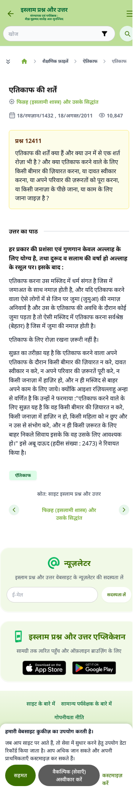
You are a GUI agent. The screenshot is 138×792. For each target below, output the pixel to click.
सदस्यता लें (116, 594)
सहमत (20, 775)
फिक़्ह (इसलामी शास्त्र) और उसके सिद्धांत (57, 101)
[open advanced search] (104, 33)
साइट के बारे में (40, 703)
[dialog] (66, 758)
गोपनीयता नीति (69, 717)
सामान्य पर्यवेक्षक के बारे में (86, 703)
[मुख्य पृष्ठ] (24, 61)
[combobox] (53, 34)
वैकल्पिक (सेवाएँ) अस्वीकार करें (69, 775)
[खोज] (127, 33)
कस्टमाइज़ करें (112, 779)
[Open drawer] (130, 13)
